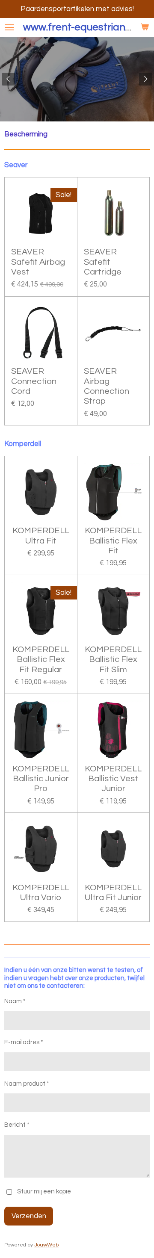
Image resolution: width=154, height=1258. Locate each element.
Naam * (15, 1001)
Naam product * (26, 1084)
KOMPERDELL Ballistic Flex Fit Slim (113, 659)
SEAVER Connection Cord (33, 381)
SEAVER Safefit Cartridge (102, 262)
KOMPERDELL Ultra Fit (40, 535)
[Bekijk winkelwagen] (144, 27)
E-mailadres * (23, 1042)
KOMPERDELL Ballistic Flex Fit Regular (40, 659)
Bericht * (17, 1125)
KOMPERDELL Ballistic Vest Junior (113, 779)
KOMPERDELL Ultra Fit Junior (113, 892)
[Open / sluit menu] (9, 27)
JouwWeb (46, 1245)
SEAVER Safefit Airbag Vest (38, 262)
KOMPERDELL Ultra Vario (40, 892)
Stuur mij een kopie (44, 1192)
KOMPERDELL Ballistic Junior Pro (40, 779)
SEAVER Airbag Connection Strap (106, 386)
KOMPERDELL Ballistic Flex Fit (113, 540)
